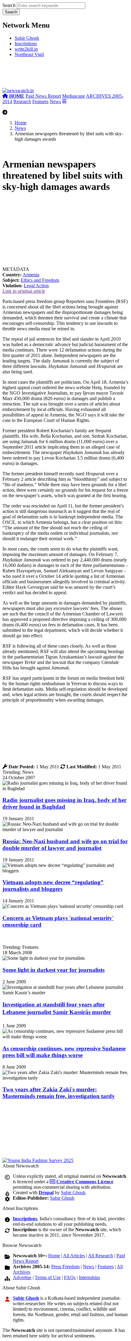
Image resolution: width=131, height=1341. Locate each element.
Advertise (22, 1277)
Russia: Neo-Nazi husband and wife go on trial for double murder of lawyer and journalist (65, 844)
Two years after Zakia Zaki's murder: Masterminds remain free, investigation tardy (58, 1092)
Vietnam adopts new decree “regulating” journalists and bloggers (53, 885)
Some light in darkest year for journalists (53, 970)
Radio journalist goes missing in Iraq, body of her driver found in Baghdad (64, 803)
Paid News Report (43, 96)
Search (9, 5)
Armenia (31, 274)
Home (21, 122)
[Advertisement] (65, 75)
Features (40, 101)
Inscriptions (26, 43)
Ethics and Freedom (40, 280)
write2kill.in (26, 49)
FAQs (70, 1277)
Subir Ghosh (27, 38)
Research (22, 101)
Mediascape (73, 96)
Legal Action (36, 285)
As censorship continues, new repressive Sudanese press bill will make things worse (64, 1051)
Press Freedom (65, 1266)
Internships (89, 1277)
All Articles (74, 1255)
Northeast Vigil (29, 54)
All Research (100, 1255)
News (55, 101)
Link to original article (23, 291)
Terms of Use (48, 1277)
